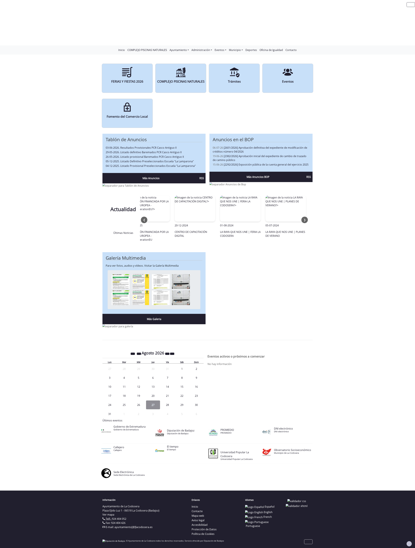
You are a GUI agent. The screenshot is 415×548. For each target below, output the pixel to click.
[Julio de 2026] (139, 353)
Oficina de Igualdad (271, 50)
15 (181, 386)
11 (124, 386)
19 (138, 396)
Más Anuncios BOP (258, 177)
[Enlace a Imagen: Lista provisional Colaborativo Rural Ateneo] (161, 281)
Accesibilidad (200, 525)
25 (124, 405)
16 (196, 386)
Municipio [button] (235, 50)
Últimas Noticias (123, 233)
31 (109, 414)
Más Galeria (154, 319)
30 (196, 405)
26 (138, 405)
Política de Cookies (203, 534)
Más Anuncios (151, 178)
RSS (201, 178)
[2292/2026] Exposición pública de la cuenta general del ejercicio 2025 (266, 164)
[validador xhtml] (297, 505)
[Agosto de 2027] (167, 353)
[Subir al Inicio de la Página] (409, 543)
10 (109, 386)
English (268, 512)
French (267, 517)
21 (167, 396)
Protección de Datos (204, 529)
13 (153, 386)
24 (109, 405)
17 (109, 396)
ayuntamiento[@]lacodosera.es (133, 527)
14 (167, 386)
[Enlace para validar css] (296, 501)
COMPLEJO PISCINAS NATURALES (147, 50)
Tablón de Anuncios (126, 139)
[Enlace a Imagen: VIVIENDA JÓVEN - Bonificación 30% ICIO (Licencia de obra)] (140, 281)
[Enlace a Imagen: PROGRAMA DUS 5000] (181, 281)
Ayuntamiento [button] (178, 50)
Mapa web (198, 515)
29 (181, 405)
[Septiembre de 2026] (172, 353)
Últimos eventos (112, 420)
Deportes (251, 50)
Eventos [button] (219, 50)
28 (167, 405)
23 (196, 396)
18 (124, 396)
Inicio (121, 50)
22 (181, 396)
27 (153, 405)
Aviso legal (198, 520)
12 (138, 386)
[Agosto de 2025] (133, 353)
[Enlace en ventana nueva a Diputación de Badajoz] (114, 540)
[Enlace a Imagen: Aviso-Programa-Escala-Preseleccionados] (120, 281)
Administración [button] (200, 50)
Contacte (197, 511)
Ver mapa (108, 514)
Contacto (291, 50)
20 (153, 396)
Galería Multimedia (126, 258)
